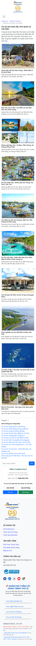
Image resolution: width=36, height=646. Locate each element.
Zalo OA (10, 492)
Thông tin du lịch (15, 21)
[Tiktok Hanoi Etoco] (14, 578)
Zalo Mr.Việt (10, 488)
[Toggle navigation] (4, 16)
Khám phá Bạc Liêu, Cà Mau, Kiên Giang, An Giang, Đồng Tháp (17, 146)
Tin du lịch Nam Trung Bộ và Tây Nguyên (15, 440)
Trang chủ (4, 21)
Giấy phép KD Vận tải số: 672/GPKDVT (15, 633)
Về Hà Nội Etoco (8, 529)
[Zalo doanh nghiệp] (9, 578)
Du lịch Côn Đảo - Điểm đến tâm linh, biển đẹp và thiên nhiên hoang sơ (16, 258)
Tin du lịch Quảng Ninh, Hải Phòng (13, 427)
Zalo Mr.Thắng (25, 488)
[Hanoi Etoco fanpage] (4, 578)
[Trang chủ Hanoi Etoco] (18, 7)
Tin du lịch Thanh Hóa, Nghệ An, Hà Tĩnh (15, 433)
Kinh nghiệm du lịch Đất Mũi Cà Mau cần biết (16, 333)
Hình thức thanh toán (11, 545)
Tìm (31, 463)
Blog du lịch (7, 550)
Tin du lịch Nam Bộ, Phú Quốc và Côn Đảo (15, 442)
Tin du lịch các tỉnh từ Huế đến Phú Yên (15, 438)
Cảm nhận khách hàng (11, 548)
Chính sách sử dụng (10, 532)
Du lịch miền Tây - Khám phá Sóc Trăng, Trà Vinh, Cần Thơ (17, 183)
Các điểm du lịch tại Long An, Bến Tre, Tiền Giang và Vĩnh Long (16, 221)
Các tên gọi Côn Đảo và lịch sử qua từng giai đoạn (17, 296)
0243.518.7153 (23, 478)
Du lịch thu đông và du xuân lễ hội (13, 453)
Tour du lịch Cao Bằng (13, 612)
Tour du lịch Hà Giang (13, 617)
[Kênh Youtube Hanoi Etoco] (19, 578)
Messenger (25, 492)
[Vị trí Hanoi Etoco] (23, 578)
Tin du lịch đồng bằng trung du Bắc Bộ (14, 429)
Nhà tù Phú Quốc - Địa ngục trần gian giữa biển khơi (17, 408)
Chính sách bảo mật (10, 535)
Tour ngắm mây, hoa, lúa (14, 606)
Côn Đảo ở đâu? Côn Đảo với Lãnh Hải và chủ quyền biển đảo (17, 371)
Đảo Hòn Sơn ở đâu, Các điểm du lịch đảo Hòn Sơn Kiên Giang (16, 109)
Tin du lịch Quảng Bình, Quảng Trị (13, 435)
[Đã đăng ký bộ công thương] (11, 571)
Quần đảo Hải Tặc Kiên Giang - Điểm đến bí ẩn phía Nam (17, 71)
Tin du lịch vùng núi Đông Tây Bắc (13, 431)
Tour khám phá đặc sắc (14, 601)
